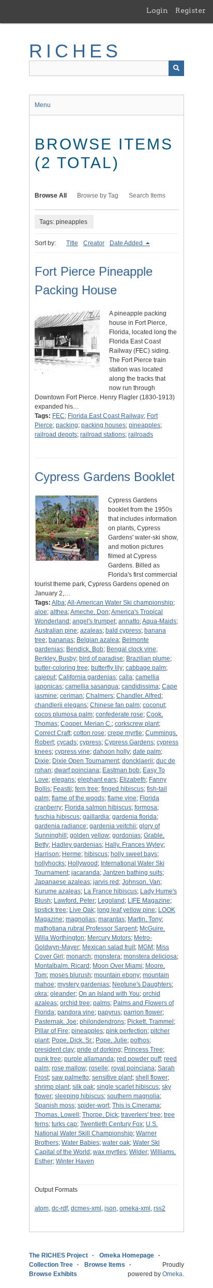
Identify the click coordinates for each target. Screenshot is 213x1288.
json (110, 1208)
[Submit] (176, 68)
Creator (93, 243)
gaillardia (96, 816)
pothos (139, 1040)
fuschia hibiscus (57, 816)
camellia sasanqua (91, 686)
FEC (58, 416)
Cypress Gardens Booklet (105, 477)
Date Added (127, 243)
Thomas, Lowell (57, 1114)
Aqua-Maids (159, 621)
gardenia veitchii (112, 826)
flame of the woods (78, 798)
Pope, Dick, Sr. (72, 1040)
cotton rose (88, 733)
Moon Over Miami (117, 965)
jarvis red (106, 882)
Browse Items (104, 1264)
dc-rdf (60, 1208)
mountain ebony (117, 975)
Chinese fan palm (115, 705)
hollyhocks (50, 863)
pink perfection (126, 1031)
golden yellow (89, 835)
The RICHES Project (58, 1255)
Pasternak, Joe (56, 1021)
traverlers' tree (141, 1114)
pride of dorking (99, 1049)
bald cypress (123, 630)
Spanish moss (54, 1105)
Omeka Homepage (126, 1255)
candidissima (140, 686)
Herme (71, 854)
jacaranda (85, 872)
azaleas (91, 630)
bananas (61, 639)
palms (101, 1003)
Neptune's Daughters (142, 984)
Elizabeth (132, 779)
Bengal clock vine (131, 649)
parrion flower (143, 1012)
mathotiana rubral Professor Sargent (85, 928)
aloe (41, 612)
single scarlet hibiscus (128, 1086)
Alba (58, 602)
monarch (78, 956)
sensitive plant (112, 1077)
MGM (145, 947)
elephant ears (97, 779)
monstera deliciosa (150, 956)
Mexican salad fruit (108, 947)
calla (125, 677)
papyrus (109, 1012)
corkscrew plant (137, 723)
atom (42, 1208)
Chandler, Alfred (138, 695)
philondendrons (102, 1021)
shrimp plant (52, 1086)
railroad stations (102, 434)
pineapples (144, 425)
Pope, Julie (111, 1040)
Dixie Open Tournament (85, 761)
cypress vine (72, 751)
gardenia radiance (60, 826)
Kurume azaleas (58, 891)
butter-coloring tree (61, 667)
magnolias (80, 919)
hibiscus (96, 854)
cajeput (45, 677)
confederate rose (119, 714)
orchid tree (75, 1003)
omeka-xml (134, 1208)
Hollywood (83, 863)
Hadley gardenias (77, 844)
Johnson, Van (141, 882)
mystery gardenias (83, 984)
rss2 (159, 1208)
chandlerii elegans (61, 705)
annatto (129, 621)
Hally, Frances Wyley (134, 844)
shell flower (151, 1077)
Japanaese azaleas (62, 882)
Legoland (111, 900)
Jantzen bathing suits (132, 872)
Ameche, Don (89, 612)
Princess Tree (143, 1049)
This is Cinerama (136, 1105)
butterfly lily (107, 667)
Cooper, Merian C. (86, 723)
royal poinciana (133, 1068)
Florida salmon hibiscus (98, 807)
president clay (54, 1049)
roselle (98, 1068)
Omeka (172, 1274)
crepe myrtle (125, 733)
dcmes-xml (86, 1208)
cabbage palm (146, 667)
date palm (147, 751)
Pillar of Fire (51, 1031)
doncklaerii (137, 761)
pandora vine (76, 1012)
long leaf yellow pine (126, 909)
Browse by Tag (97, 195)
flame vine (122, 798)
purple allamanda (89, 1058)
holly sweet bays (134, 854)
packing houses (103, 425)
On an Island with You (109, 993)
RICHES (75, 51)
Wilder (138, 1152)
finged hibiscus (122, 788)
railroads (140, 434)
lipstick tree (50, 909)
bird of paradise (101, 658)
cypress (90, 742)
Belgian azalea (98, 639)
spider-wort (93, 1105)
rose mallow (69, 1068)
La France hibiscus (110, 891)
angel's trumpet (93, 621)
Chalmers (99, 695)
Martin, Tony (145, 919)
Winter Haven (75, 1161)
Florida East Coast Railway (106, 416)
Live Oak (81, 909)
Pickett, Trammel (150, 1021)
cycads (67, 742)
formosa (145, 807)
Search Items (147, 195)
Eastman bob (121, 770)
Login (157, 10)
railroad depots (56, 434)
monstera (107, 956)
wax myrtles (109, 1152)
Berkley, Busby (55, 658)
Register (190, 10)
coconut (154, 705)
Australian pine (56, 630)
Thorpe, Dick (100, 1114)
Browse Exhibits (53, 1274)
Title (72, 243)
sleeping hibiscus (79, 1096)
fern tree (86, 788)
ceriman (71, 695)
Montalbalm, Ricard (62, 965)
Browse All (51, 195)
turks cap (64, 1124)
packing (67, 425)
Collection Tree (51, 1264)
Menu (43, 105)
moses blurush (70, 975)
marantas (111, 919)
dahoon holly (111, 751)
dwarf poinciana (76, 770)
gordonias (126, 835)
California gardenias (87, 677)
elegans (63, 779)
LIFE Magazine (149, 900)
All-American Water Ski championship (120, 602)
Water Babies (80, 1142)
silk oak (83, 1086)
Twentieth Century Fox (111, 1124)
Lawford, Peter (74, 900)
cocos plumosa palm (64, 714)
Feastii (62, 788)
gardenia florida (134, 816)
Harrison (47, 854)
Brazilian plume (148, 658)
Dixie (42, 761)
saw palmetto (70, 1077)
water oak (116, 1142)
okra (41, 993)
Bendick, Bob (84, 649)
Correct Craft (52, 733)
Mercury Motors (109, 937)
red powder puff (139, 1058)
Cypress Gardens (129, 742)
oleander (62, 993)
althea (59, 612)
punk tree (48, 1058)
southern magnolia (133, 1096)
